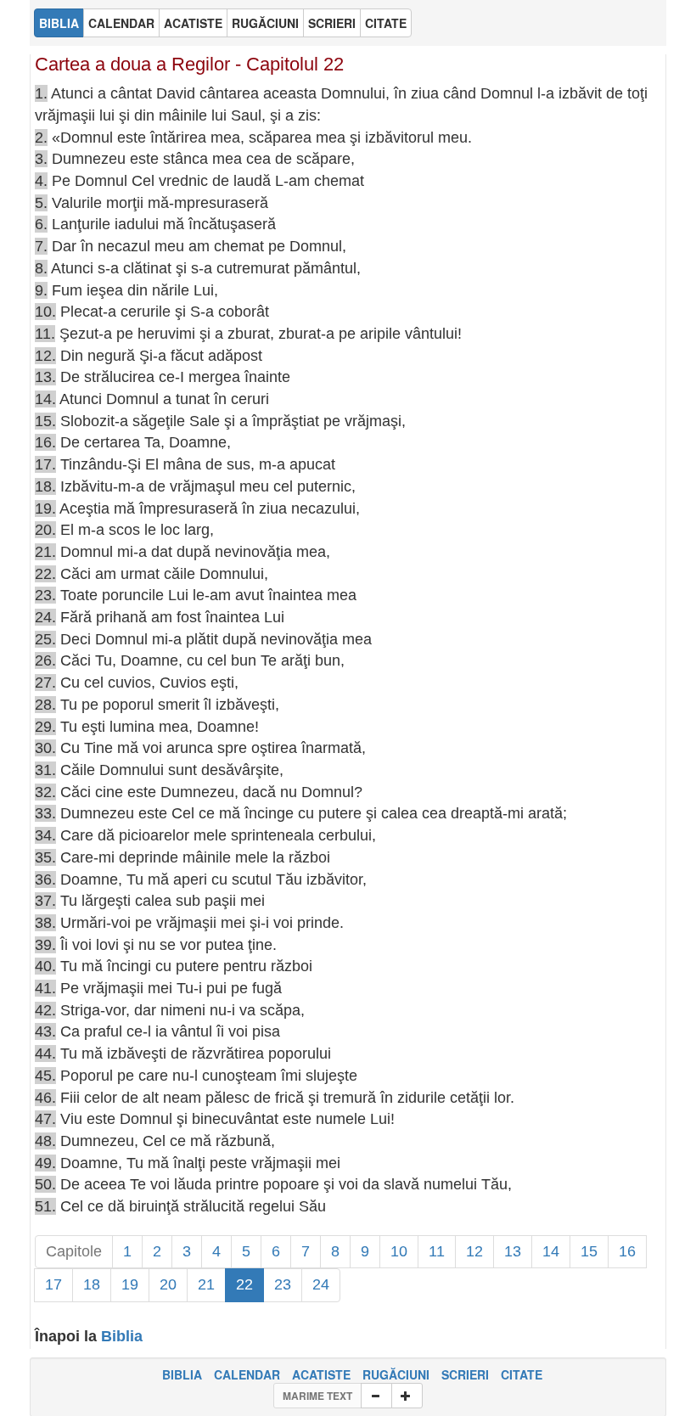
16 (627, 1251)
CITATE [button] (386, 22)
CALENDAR (247, 1374)
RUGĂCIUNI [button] (265, 22)
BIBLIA (182, 1374)
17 (53, 1284)
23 (282, 1284)
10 (398, 1251)
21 (206, 1284)
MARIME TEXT (317, 1395)
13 (512, 1251)
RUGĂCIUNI (395, 1374)
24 (320, 1284)
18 (91, 1284)
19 (129, 1284)
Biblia (122, 1336)
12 (474, 1251)
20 (168, 1284)
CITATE (521, 1374)
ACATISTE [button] (193, 22)
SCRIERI (465, 1374)
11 (437, 1251)
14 (550, 1251)
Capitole (74, 1251)
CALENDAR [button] (121, 22)
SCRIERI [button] (332, 22)
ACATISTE (321, 1374)
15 (589, 1251)
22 (244, 1284)
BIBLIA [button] (59, 22)
